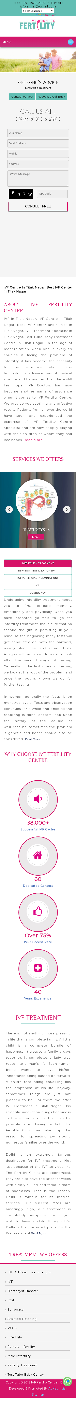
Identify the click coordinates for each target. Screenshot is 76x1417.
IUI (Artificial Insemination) (37, 577)
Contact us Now (22, 96)
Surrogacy (38, 592)
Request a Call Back (51, 96)
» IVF (9, 1281)
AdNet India (56, 1388)
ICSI (37, 585)
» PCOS (11, 1328)
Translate (50, 15)
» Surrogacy (14, 1309)
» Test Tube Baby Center (24, 1374)
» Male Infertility (18, 1356)
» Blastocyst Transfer (21, 1291)
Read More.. (34, 440)
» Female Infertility (20, 1347)
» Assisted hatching (21, 1319)
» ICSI (9, 1300)
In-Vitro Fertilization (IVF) (38, 570)
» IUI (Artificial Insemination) (28, 1272)
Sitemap (38, 1394)
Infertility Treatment (37, 563)
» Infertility (13, 1337)
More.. (36, 537)
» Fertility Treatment (21, 1365)
